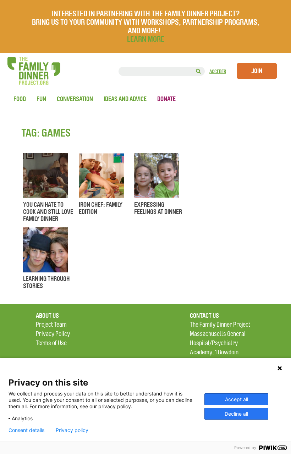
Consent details (26, 430)
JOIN (256, 71)
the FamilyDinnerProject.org (33, 71)
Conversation (75, 99)
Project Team (51, 324)
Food (19, 99)
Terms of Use (51, 343)
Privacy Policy (53, 334)
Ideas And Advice (125, 99)
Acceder (217, 71)
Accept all (236, 399)
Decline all (236, 414)
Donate (166, 99)
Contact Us (204, 316)
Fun (41, 99)
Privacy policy (72, 430)
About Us (47, 316)
